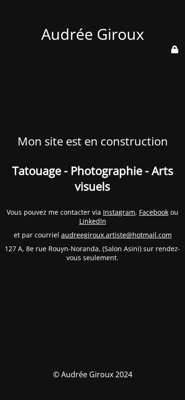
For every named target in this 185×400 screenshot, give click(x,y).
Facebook (153, 212)
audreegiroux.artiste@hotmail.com (116, 234)
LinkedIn (92, 221)
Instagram (119, 212)
